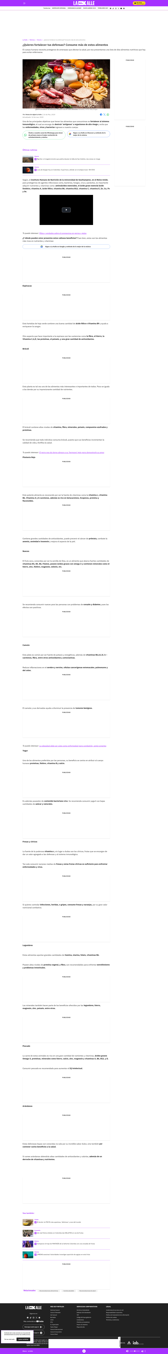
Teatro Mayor (54, 1327)
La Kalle (25, 40)
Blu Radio (53, 1317)
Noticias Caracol (55, 1310)
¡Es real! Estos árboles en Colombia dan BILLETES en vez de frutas (60, 1233)
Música (36, 1241)
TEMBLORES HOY (103, 8)
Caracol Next (54, 1334)
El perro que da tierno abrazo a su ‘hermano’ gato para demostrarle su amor (71, 452)
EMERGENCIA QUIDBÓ (74, 8)
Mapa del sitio (81, 1327)
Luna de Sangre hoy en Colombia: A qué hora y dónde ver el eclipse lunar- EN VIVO (66, 170)
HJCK (51, 1320)
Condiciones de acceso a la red (114, 1310)
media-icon (84, 1351)
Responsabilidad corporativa (114, 1312)
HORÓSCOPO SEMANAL (59, 8)
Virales (36, 1219)
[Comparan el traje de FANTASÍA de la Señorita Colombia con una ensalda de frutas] (28, 1244)
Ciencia (39, 40)
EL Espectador (54, 1324)
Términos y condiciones (112, 1320)
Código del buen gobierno (84, 1317)
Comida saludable (68, 1291)
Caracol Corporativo (56, 1332)
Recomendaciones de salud (88, 1291)
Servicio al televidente (83, 1310)
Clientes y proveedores (83, 1322)
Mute (127, 1351)
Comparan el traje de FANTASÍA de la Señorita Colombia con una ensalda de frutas (66, 1244)
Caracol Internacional (56, 1329)
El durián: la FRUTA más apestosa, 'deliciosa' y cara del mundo (59, 1222)
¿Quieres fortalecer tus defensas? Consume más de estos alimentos (64, 40)
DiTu (51, 1322)
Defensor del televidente (84, 1312)
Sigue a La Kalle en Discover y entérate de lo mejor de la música (89, 134)
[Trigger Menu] (24, 3)
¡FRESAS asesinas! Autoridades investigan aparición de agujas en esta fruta (63, 1254)
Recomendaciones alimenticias (49, 1291)
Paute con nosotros (82, 1324)
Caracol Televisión (55, 1312)
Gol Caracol (53, 1315)
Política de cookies (111, 1317)
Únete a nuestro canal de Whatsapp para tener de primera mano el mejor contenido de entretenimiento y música (45, 135)
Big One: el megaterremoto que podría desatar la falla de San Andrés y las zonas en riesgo (68, 159)
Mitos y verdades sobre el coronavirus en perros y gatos (62, 233)
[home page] (84, 3)
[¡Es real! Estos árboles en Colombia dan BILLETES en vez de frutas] (28, 1233)
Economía (37, 1230)
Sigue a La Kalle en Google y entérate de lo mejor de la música (68, 247)
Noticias (32, 40)
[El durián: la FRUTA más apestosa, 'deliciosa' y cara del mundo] (28, 1222)
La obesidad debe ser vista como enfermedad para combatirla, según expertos (72, 745)
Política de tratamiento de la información (117, 1315)
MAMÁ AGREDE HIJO (89, 8)
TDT (78, 1315)
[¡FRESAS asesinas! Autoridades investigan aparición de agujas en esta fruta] (28, 1254)
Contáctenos (80, 1320)
